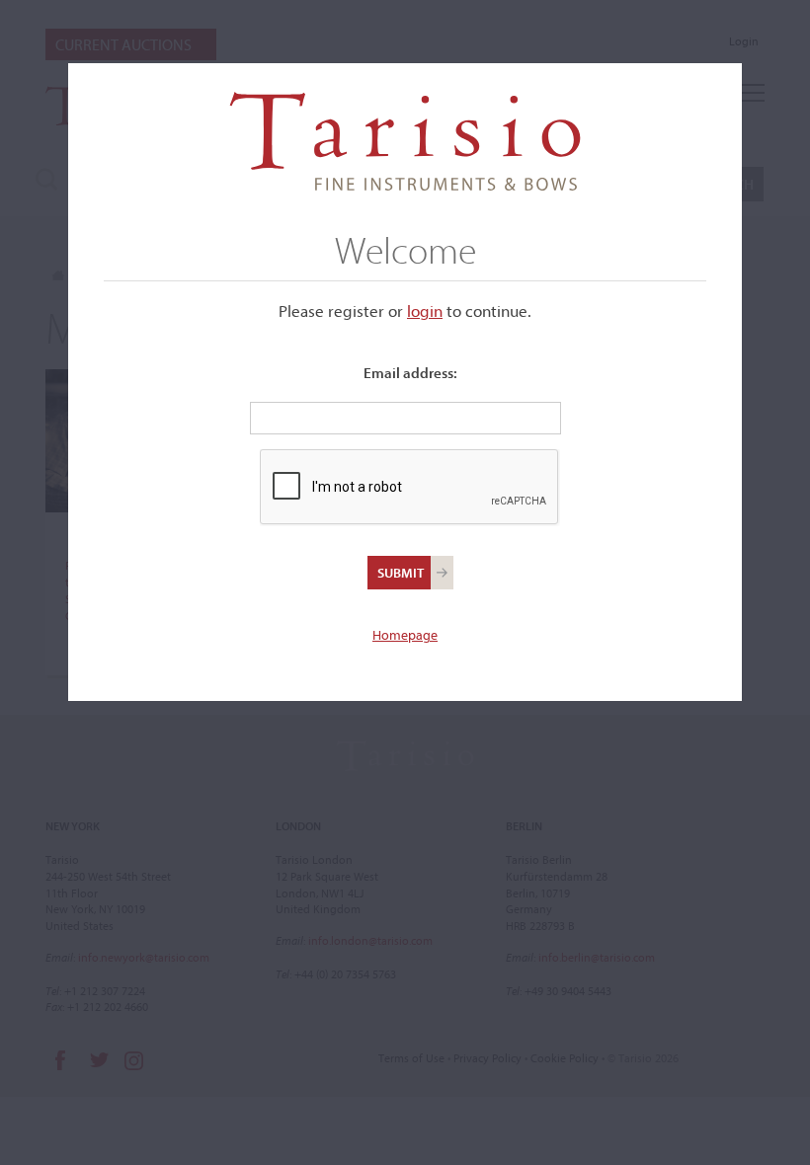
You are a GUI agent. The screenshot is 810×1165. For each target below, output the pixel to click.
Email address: (410, 372)
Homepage (405, 635)
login (425, 310)
